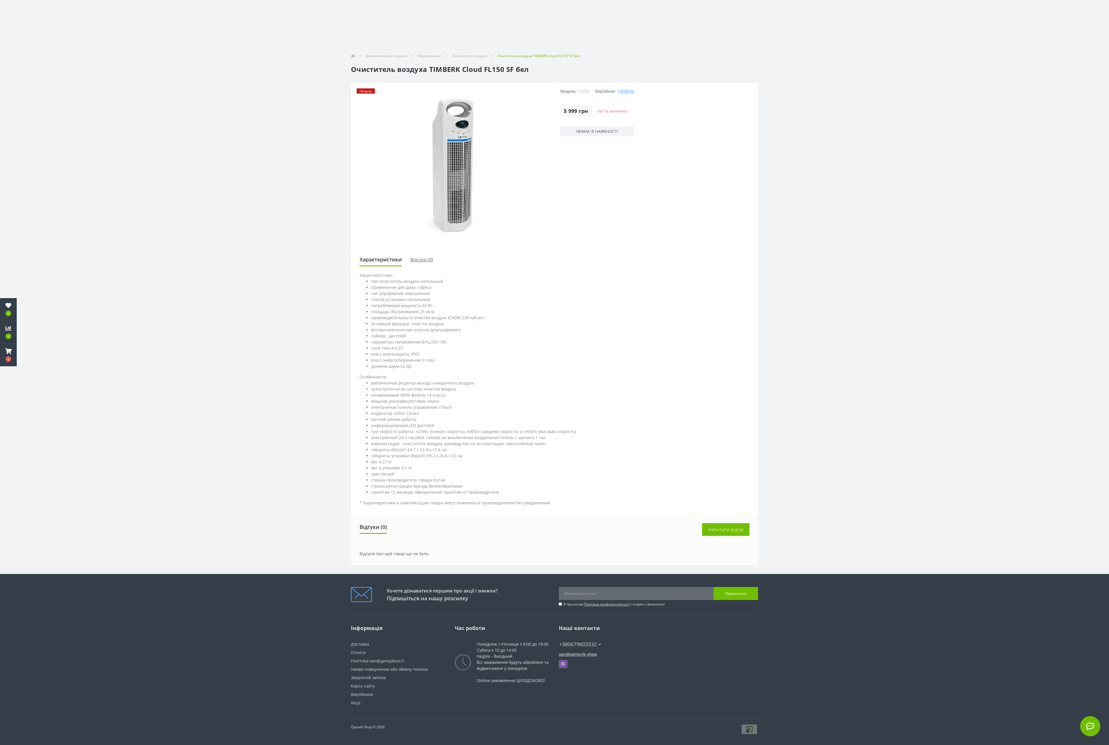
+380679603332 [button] (578, 644)
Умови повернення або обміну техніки (389, 669)
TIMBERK (625, 91)
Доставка (360, 644)
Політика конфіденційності (607, 604)
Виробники (362, 694)
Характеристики (381, 259)
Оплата (358, 652)
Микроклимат (429, 55)
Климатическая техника (386, 55)
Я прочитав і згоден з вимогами (614, 604)
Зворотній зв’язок (368, 677)
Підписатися (736, 593)
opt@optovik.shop (578, 654)
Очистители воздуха (469, 55)
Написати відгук (726, 529)
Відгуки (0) (421, 260)
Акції (355, 702)
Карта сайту (363, 686)
